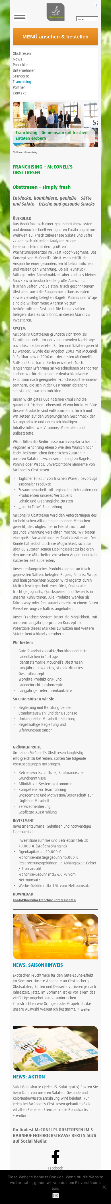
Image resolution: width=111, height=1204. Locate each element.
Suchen (81, 19)
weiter (86, 1009)
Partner (19, 88)
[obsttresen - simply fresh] (55, 12)
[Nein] (104, 1187)
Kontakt (19, 93)
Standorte (21, 76)
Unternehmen (24, 71)
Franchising (22, 82)
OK (55, 1196)
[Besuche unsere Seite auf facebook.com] (96, 5)
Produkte (20, 65)
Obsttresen (22, 54)
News (17, 59)
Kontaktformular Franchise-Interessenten (44, 900)
